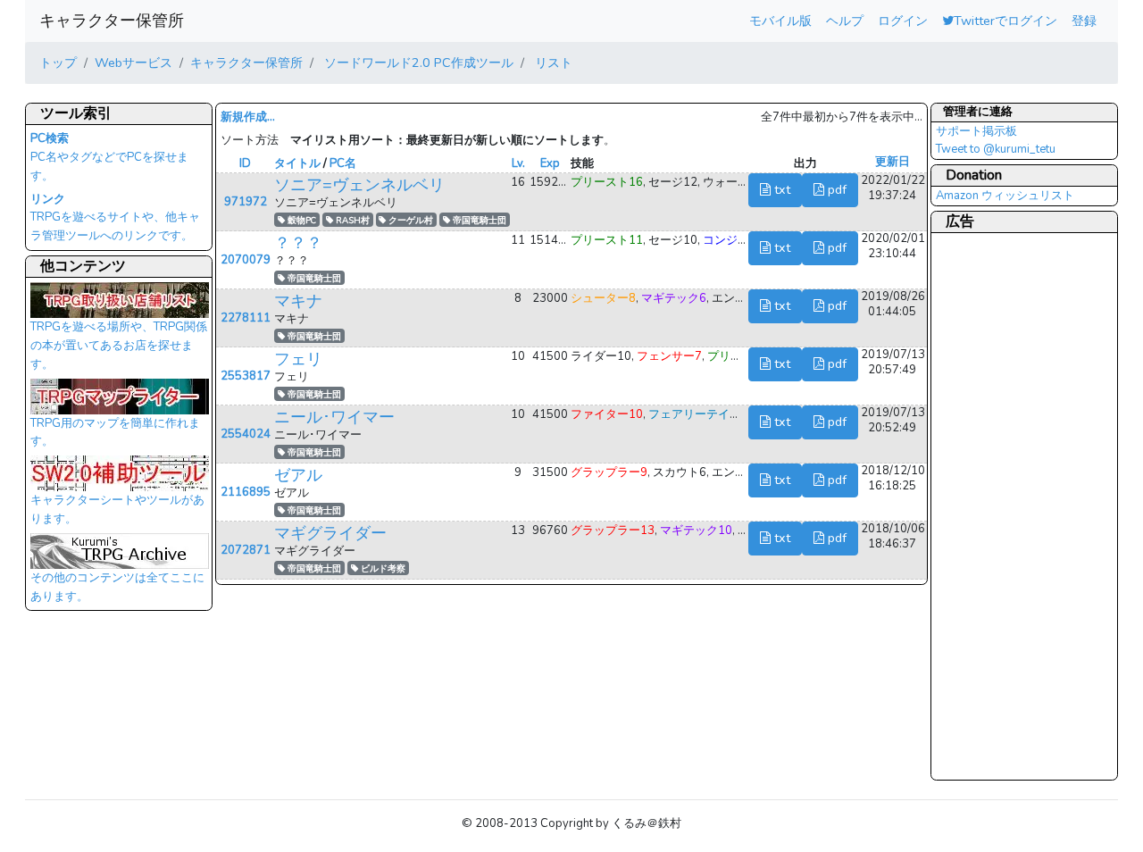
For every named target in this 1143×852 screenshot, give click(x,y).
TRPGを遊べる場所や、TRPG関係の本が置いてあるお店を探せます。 (118, 345)
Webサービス (133, 62)
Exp (550, 163)
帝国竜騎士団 (478, 220)
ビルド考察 (381, 568)
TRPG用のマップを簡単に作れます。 (115, 432)
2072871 (246, 550)
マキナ (298, 301)
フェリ (298, 359)
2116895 (246, 492)
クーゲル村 (409, 220)
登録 (1084, 20)
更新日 (892, 162)
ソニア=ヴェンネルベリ (359, 185)
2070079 (246, 260)
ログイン (903, 20)
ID (245, 163)
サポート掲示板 (976, 131)
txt (780, 189)
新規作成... (248, 117)
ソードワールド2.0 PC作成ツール (417, 62)
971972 (245, 202)
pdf (835, 189)
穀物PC (300, 220)
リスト (551, 62)
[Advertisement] (1007, 505)
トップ (58, 62)
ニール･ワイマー (334, 417)
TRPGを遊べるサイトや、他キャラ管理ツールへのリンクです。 (115, 218)
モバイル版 (780, 20)
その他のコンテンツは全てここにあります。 (117, 587)
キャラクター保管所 (111, 20)
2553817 (246, 376)
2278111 (246, 318)
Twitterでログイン (1005, 20)
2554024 (246, 434)
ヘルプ (845, 20)
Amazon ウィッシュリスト (1005, 196)
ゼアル (298, 475)
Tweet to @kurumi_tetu (995, 149)
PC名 (343, 163)
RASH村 (351, 220)
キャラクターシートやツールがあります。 (117, 509)
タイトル (297, 163)
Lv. (518, 163)
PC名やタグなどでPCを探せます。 (109, 157)
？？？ (298, 243)
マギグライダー (330, 533)
